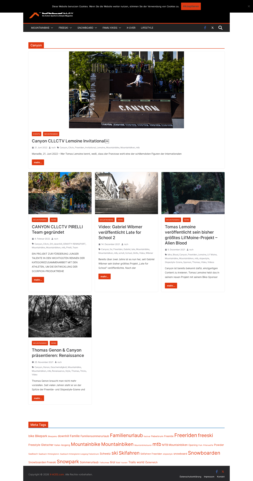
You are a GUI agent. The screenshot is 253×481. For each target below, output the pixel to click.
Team (75, 247)
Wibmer (149, 253)
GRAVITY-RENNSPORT (74, 244)
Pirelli (69, 247)
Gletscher (47, 445)
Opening (193, 445)
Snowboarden (204, 453)
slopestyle (204, 258)
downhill (58, 244)
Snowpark (68, 461)
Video (142, 253)
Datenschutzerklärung (190, 476)
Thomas (196, 262)
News (53, 220)
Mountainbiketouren (143, 445)
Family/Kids (110, 27)
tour (118, 462)
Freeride (168, 436)
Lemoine (101, 147)
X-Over (131, 27)
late (133, 249)
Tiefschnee (104, 462)
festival (147, 436)
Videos (211, 262)
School (128, 253)
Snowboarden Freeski (42, 462)
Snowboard (85, 27)
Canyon (63, 147)
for (111, 249)
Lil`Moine (212, 254)
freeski (205, 435)
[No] (248, 6)
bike (170, 254)
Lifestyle (147, 27)
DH (51, 244)
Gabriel (127, 249)
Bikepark (41, 436)
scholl (121, 253)
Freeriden (79, 147)
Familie (75, 436)
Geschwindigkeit (59, 367)
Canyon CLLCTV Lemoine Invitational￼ (70, 140)
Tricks (83, 371)
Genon (46, 367)
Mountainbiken (127, 147)
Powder (219, 445)
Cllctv (71, 147)
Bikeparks (52, 436)
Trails (132, 462)
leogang (65, 445)
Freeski (63, 27)
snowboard (180, 453)
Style (67, 371)
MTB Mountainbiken (175, 445)
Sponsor (187, 262)
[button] (51, 27)
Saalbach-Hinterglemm (49, 454)
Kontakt (221, 476)
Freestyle (34, 445)
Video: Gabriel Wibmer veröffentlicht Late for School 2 (120, 232)
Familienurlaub (126, 435)
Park (200, 445)
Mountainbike (40, 27)
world (140, 462)
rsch (53, 147)
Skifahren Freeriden (151, 453)
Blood (175, 254)
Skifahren (129, 453)
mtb (138, 147)
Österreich (151, 462)
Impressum (209, 476)
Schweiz (105, 453)
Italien (57, 445)
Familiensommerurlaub (95, 436)
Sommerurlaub (89, 462)
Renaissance (58, 371)
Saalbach (33, 454)
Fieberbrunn (157, 436)
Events (36, 134)
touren (124, 462)
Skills (135, 253)
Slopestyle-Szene (173, 262)
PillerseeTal (208, 445)
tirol (112, 462)
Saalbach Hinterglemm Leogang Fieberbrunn (79, 454)
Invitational (90, 147)
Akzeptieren (191, 6)
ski (115, 453)
